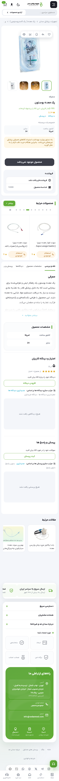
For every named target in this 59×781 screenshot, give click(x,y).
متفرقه (52, 97)
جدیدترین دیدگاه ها (16, 390)
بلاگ (42, 750)
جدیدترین (20, 463)
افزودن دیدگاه (29, 383)
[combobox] (29, 12)
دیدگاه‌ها (19, 266)
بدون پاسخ (10, 463)
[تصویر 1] (47, 86)
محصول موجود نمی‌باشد (29, 162)
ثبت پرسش (29, 456)
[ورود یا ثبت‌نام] (11, 4)
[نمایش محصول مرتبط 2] (20, 210)
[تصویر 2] (35, 86)
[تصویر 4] (13, 86)
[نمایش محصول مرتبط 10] (50, 210)
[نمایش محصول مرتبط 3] (24, 210)
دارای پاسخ (50, 468)
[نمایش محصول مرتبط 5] (31, 210)
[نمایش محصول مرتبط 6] (35, 210)
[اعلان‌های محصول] (36, 34)
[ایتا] (17, 769)
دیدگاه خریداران (30, 394)
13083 (11, 187)
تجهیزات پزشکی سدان (48, 21)
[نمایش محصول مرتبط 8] (43, 210)
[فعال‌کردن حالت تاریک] (18, 4)
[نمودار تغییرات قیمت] (30, 34)
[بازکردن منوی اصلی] (53, 4)
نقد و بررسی (50, 266)
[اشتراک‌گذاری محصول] (43, 34)
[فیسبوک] (29, 769)
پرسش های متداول (30, 750)
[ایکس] (36, 769)
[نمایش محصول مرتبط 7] (39, 210)
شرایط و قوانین (29, 758)
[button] (29, 54)
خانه (49, 750)
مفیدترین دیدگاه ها (47, 394)
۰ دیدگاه (51, 116)
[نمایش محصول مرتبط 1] (16, 210)
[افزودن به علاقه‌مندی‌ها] (49, 34)
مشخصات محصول (34, 266)
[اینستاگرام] (49, 769)
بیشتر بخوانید (31, 315)
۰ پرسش (42, 116)
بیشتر (10, 203)
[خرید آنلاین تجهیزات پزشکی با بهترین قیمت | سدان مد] (35, 4)
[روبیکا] (10, 769)
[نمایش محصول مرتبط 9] (46, 210)
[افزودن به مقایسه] (24, 34)
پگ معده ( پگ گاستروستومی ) (22, 21)
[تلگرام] (42, 769)
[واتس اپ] (23, 769)
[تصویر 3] (24, 86)
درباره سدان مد (14, 750)
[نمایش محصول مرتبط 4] (28, 210)
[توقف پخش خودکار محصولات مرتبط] (10, 209)
